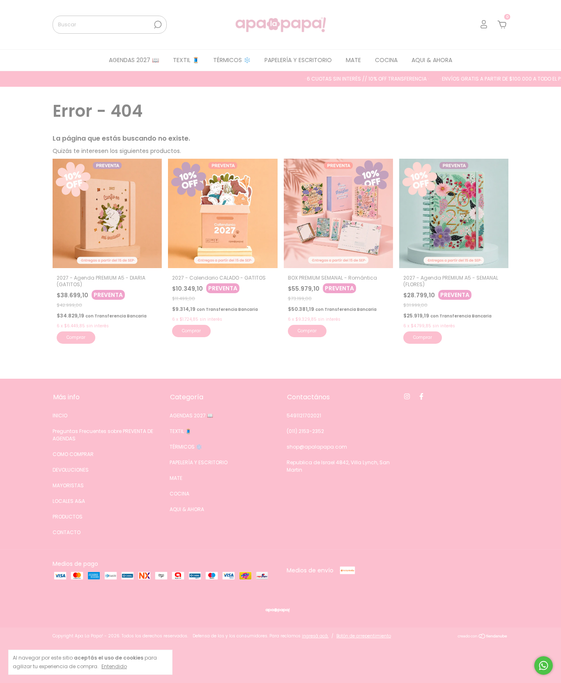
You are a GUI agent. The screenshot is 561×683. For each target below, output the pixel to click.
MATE (353, 60)
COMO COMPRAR (73, 454)
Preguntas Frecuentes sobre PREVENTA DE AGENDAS (103, 435)
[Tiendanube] (482, 637)
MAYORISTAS (68, 485)
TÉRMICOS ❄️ (232, 60)
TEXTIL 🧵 (186, 60)
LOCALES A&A (69, 501)
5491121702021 (304, 415)
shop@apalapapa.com (317, 446)
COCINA (386, 60)
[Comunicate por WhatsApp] (543, 665)
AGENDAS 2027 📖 (134, 60)
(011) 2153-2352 (305, 431)
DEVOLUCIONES (71, 469)
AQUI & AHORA (432, 60)
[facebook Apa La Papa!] (421, 396)
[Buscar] (157, 24)
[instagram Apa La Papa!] (407, 396)
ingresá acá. (315, 636)
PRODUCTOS (68, 516)
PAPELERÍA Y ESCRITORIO (298, 60)
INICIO (60, 415)
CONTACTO (66, 532)
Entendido (114, 666)
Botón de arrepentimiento (363, 636)
